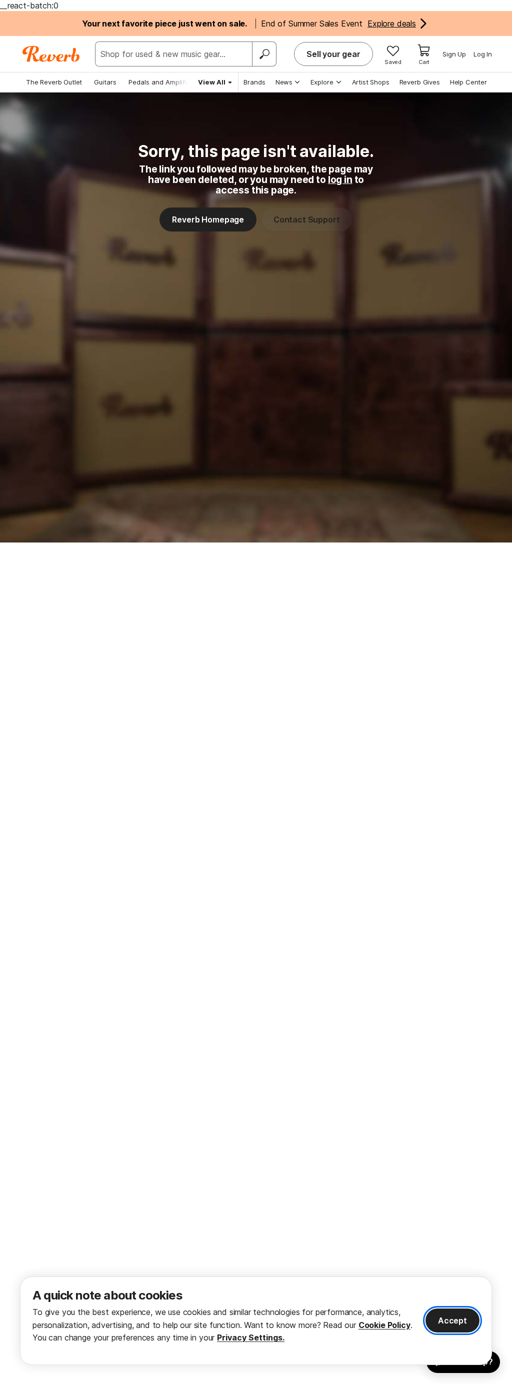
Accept (452, 1321)
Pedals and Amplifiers (162, 82)
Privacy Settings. (250, 1337)
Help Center (468, 82)
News (284, 82)
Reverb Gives (420, 82)
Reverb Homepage (208, 219)
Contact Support (307, 219)
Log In (483, 54)
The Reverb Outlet (54, 82)
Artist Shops (371, 82)
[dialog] (256, 1320)
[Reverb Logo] (51, 54)
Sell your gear (333, 54)
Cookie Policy (384, 1325)
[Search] (264, 54)
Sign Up (454, 54)
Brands (255, 82)
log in (340, 180)
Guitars (105, 82)
